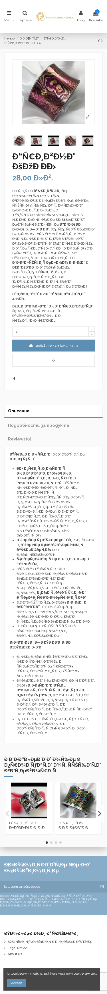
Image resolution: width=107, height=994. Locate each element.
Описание (19, 410)
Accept (16, 983)
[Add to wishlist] (53, 360)
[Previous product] (99, 41)
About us (15, 954)
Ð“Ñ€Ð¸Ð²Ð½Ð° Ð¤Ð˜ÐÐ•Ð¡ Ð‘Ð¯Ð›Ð (27, 825)
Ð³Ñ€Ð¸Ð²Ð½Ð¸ (49, 272)
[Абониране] (102, 887)
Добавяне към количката (57, 346)
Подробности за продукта (38, 425)
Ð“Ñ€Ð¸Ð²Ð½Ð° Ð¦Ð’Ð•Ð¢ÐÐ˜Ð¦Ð (73, 825)
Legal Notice (17, 948)
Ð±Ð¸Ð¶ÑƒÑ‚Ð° (22, 459)
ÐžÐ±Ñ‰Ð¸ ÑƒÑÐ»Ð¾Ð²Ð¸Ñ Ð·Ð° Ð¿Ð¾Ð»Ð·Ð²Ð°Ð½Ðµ (50, 942)
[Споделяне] (14, 379)
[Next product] (102, 41)
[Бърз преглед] (32, 816)
